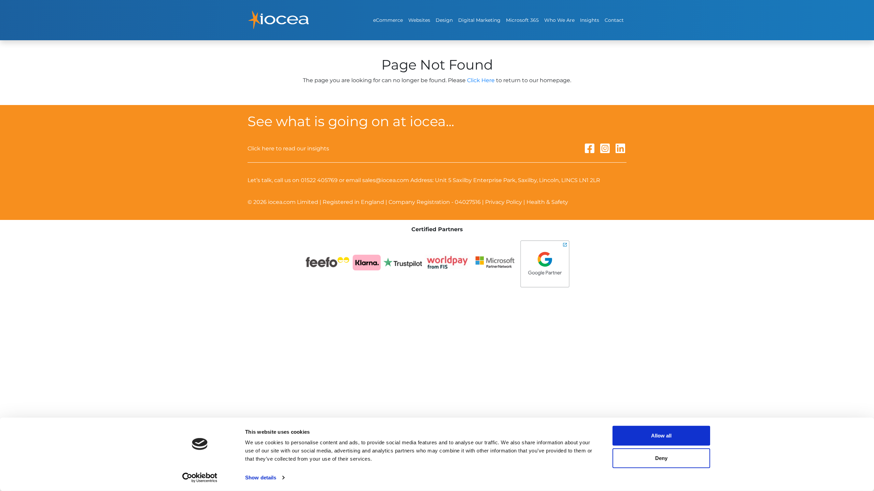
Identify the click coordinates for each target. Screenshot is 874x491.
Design (444, 20)
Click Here (481, 80)
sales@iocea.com (385, 180)
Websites (419, 20)
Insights (589, 20)
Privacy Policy (503, 202)
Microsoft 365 (522, 20)
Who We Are (559, 20)
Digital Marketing (479, 20)
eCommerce (388, 20)
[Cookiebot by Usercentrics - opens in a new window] (200, 478)
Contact (614, 20)
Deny (661, 458)
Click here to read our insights (288, 148)
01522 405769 (319, 180)
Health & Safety (547, 202)
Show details (260, 477)
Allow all (661, 435)
